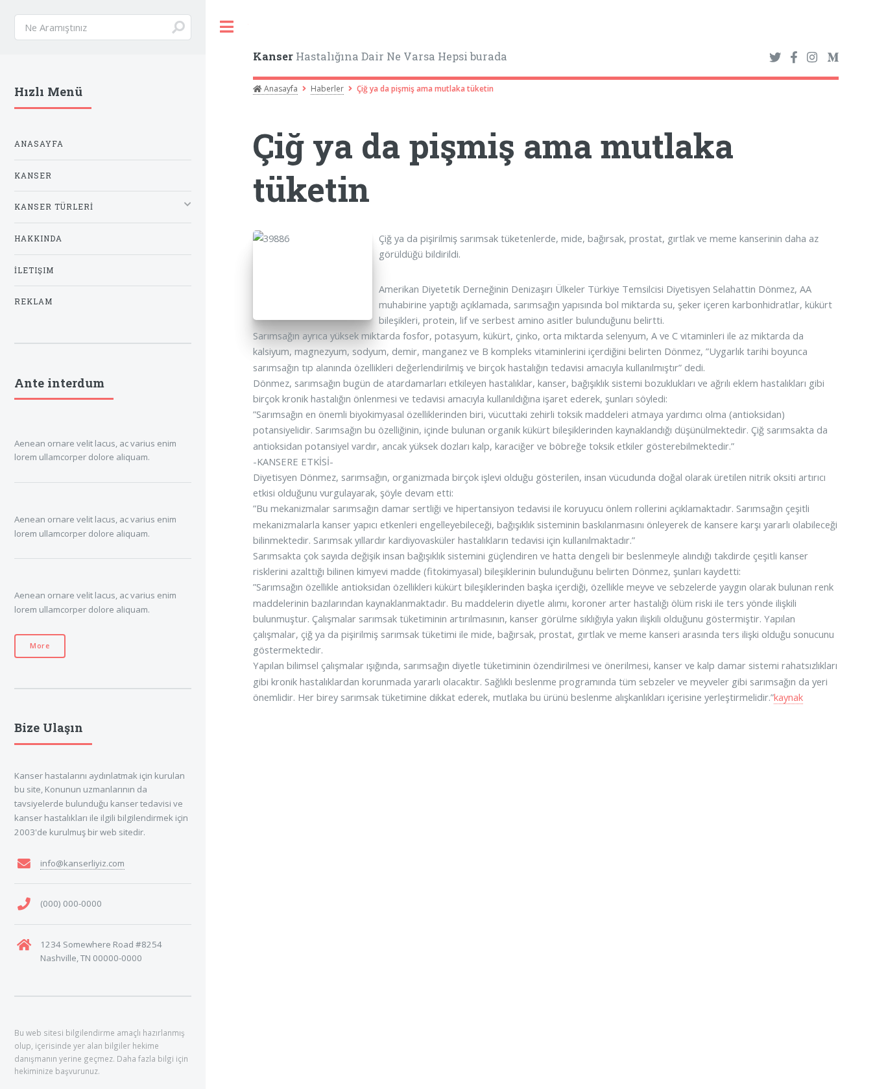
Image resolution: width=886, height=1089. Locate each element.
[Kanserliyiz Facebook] (793, 57)
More (40, 645)
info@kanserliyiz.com (82, 863)
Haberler (327, 88)
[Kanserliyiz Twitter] (775, 57)
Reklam (33, 301)
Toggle (227, 27)
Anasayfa (280, 88)
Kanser (33, 175)
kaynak (788, 697)
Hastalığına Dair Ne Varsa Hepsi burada (380, 56)
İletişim (34, 270)
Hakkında (38, 238)
